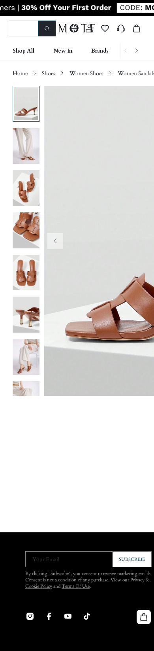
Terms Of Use (76, 586)
